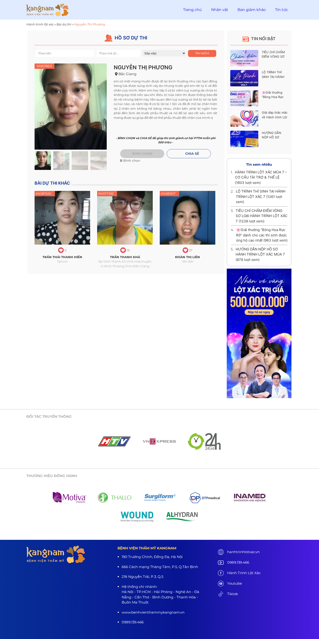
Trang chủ (192, 9)
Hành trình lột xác (40, 24)
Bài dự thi (64, 24)
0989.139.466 (238, 562)
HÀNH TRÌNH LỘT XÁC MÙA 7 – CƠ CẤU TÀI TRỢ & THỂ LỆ (261, 177)
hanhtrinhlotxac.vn (243, 552)
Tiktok (232, 594)
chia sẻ (192, 153)
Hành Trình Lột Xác (244, 573)
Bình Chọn (142, 153)
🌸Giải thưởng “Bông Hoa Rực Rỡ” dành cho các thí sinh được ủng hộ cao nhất (261, 235)
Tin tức (281, 9)
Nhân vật (219, 9)
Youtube (234, 583)
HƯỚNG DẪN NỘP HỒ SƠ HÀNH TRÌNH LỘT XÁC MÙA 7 (260, 254)
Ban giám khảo (251, 9)
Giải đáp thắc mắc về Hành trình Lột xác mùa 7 (274, 117)
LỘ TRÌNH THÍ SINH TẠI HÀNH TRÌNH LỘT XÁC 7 (274, 76)
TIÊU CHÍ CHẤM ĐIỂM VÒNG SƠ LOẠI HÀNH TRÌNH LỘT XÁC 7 (261, 215)
